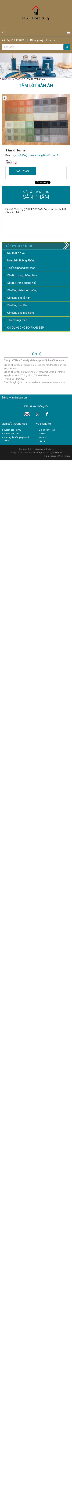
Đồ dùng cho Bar (17, 305)
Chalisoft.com (64, 456)
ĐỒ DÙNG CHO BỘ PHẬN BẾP (25, 327)
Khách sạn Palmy (12, 430)
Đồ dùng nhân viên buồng (22, 290)
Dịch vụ (42, 433)
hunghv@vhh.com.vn (44, 40)
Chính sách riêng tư (37, 449)
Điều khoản (23, 449)
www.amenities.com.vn (53, 382)
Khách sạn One (11, 433)
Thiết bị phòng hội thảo (21, 268)
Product (20, 79)
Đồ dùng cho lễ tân (18, 297)
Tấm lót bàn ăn (51, 155)
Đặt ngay (22, 170)
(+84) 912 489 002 (14, 40)
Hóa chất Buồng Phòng (21, 260)
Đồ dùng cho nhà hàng (30, 155)
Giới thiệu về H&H (47, 430)
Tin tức (42, 437)
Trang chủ (6, 79)
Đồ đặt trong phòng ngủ (21, 283)
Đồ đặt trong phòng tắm (22, 275)
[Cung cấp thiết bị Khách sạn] (36, 14)
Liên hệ (42, 441)
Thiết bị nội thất (17, 320)
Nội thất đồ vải (16, 253)
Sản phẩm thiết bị (19, 245)
